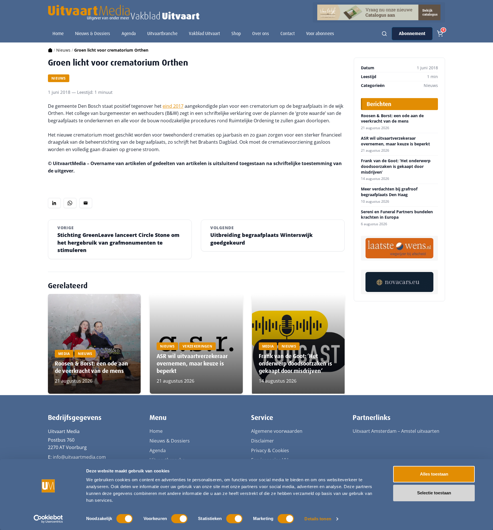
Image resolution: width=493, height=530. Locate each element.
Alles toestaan (434, 474)
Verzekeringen (197, 346)
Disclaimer (262, 441)
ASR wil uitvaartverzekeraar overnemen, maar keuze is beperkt (192, 363)
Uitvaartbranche (162, 33)
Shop (236, 33)
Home (58, 33)
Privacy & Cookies (270, 450)
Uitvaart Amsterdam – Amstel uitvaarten (396, 431)
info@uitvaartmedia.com (79, 457)
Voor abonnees (320, 33)
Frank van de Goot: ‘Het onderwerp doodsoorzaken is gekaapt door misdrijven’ (295, 363)
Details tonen (317, 518)
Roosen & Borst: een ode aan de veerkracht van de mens (91, 367)
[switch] (179, 518)
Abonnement (412, 33)
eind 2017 (173, 106)
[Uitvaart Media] (123, 12)
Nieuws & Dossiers (92, 33)
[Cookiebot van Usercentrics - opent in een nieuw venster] (48, 519)
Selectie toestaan (434, 492)
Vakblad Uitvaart (204, 33)
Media (64, 353)
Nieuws (63, 50)
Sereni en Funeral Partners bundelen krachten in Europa (397, 214)
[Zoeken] (384, 34)
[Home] (50, 50)
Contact (287, 33)
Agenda (129, 33)
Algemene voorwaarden (276, 431)
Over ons (260, 33)
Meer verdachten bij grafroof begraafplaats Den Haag (389, 191)
